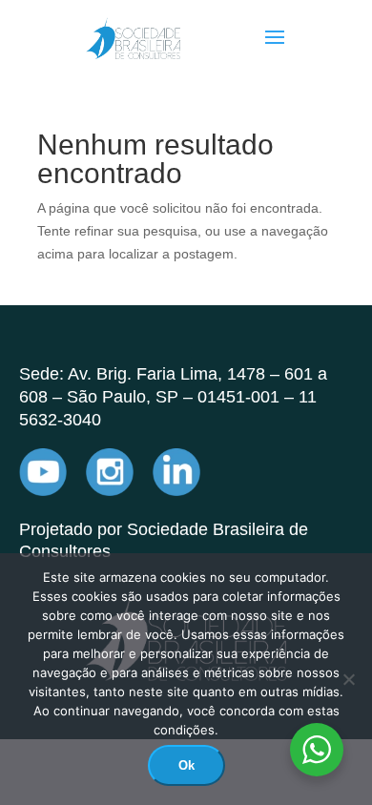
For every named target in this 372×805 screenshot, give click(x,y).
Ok (186, 765)
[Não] (348, 679)
